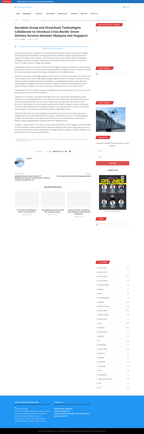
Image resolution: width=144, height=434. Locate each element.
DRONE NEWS (27, 14)
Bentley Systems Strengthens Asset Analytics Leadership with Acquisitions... (79, 212)
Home (16, 20)
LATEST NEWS (113, 349)
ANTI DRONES (50, 14)
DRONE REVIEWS (113, 315)
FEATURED (113, 328)
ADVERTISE (74, 14)
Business (113, 289)
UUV (113, 388)
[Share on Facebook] (50, 151)
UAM (113, 370)
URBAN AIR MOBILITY (113, 379)
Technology (113, 366)
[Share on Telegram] (66, 151)
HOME (18, 14)
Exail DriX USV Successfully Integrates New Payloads (35, 1)
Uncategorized (113, 375)
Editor (23, 39)
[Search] (128, 14)
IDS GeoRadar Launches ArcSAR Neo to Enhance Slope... (53, 211)
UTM (113, 383)
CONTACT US (94, 14)
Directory (83, 14)
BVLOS (113, 293)
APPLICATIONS (113, 281)
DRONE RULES (113, 319)
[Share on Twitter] (51, 151)
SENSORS (113, 358)
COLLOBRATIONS (113, 298)
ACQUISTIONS (113, 268)
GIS (36, 20)
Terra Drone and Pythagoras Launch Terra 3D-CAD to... (27, 211)
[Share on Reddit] (59, 151)
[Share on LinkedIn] (56, 151)
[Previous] (13, 1)
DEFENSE (113, 302)
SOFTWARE (113, 362)
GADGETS (113, 336)
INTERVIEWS (113, 345)
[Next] (16, 1)
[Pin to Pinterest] (54, 151)
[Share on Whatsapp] (63, 151)
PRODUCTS (38, 14)
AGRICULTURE (113, 272)
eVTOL (113, 323)
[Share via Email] (70, 151)
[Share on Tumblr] (57, 151)
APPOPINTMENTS (113, 285)
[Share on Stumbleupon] (61, 151)
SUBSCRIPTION (62, 14)
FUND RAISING (113, 332)
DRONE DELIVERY (113, 306)
